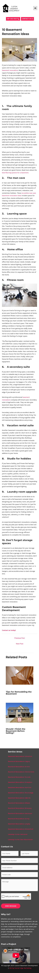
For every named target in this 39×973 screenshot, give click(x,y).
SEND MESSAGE (10, 906)
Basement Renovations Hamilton (19, 787)
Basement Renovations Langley (19, 824)
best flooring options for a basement (15, 173)
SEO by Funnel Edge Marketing (20, 968)
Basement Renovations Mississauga (20, 793)
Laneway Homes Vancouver (18, 834)
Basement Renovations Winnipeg (20, 808)
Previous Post (19, 638)
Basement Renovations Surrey (18, 819)
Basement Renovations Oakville (19, 798)
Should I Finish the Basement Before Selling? (15, 731)
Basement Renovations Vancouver (20, 813)
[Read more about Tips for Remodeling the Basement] (19, 675)
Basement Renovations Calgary (19, 761)
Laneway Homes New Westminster (20, 839)
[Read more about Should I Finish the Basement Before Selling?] (19, 712)
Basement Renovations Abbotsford (20, 829)
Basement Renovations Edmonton (20, 756)
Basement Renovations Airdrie (19, 767)
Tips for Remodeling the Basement (19, 693)
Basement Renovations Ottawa (19, 803)
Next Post (19, 644)
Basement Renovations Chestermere (21, 772)
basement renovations (10, 70)
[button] (35, 8)
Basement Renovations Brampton (20, 782)
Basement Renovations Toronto (19, 777)
